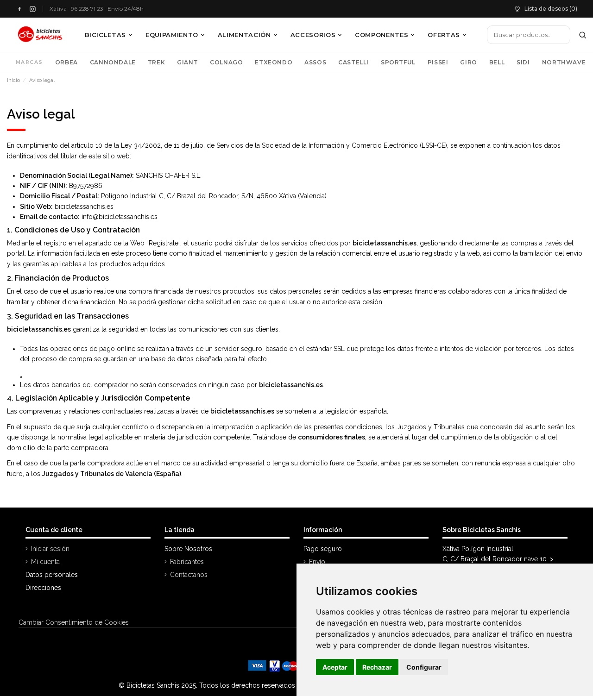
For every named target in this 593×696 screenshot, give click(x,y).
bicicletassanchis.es (84, 206)
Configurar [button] (424, 667)
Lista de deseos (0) (550, 8)
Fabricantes (187, 561)
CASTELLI (353, 62)
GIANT (187, 62)
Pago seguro (322, 548)
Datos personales (51, 574)
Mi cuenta (45, 561)
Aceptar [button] (334, 667)
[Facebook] (19, 9)
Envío (317, 561)
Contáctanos (189, 574)
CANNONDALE (113, 62)
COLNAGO (226, 62)
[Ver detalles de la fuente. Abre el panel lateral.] (21, 377)
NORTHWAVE (564, 62)
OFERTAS (444, 34)
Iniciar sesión (50, 548)
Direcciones (43, 587)
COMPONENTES (381, 34)
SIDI (523, 62)
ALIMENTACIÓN (244, 34)
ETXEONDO (273, 62)
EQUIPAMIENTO (171, 34)
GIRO (468, 62)
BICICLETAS (105, 34)
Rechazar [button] (377, 667)
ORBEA (66, 62)
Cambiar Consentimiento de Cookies (74, 622)
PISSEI (438, 62)
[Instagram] (32, 9)
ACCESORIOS (313, 34)
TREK (156, 62)
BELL (497, 62)
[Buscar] (583, 34)
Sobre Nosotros (188, 548)
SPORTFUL (398, 62)
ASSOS (315, 62)
